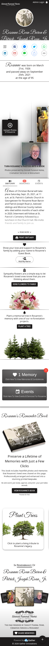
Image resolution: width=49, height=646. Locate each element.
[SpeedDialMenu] (42, 639)
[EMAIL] (14, 53)
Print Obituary (26, 237)
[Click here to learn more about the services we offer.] (24, 617)
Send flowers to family (24, 284)
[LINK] (44, 53)
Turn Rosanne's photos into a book (24, 166)
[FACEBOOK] (14, 46)
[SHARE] (34, 53)
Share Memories (26, 633)
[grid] (24, 134)
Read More (24, 232)
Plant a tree (24, 326)
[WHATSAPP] (44, 46)
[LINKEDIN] (5, 53)
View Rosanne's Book (24, 491)
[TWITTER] (34, 46)
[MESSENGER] (24, 46)
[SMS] (24, 53)
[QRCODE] (5, 46)
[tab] (10, 182)
